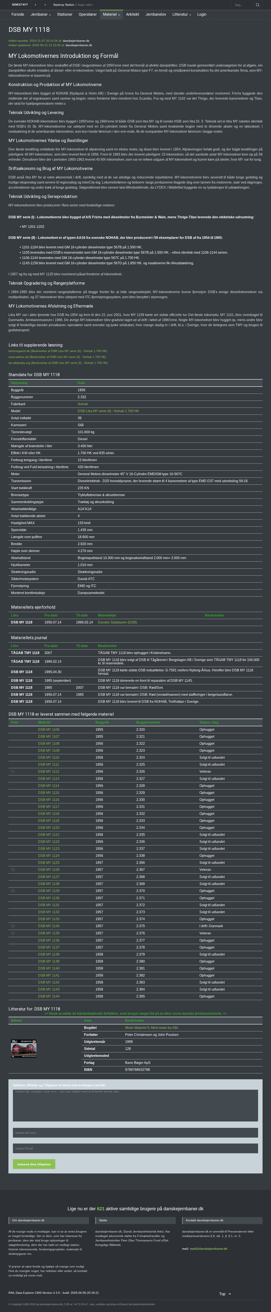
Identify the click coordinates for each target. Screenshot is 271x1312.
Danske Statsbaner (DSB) (117, 622)
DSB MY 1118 (48, 813)
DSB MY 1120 (48, 827)
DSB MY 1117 (48, 806)
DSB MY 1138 (48, 954)
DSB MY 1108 (48, 743)
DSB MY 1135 (48, 933)
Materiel (110, 14)
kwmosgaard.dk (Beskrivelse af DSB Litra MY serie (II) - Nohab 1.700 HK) (57, 351)
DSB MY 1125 (48, 862)
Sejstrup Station (63, 4)
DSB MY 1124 (48, 855)
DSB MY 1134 (48, 926)
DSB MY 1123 (48, 848)
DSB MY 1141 (48, 975)
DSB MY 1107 (48, 736)
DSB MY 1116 (48, 799)
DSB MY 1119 (48, 820)
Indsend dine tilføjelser (34, 1164)
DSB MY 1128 (48, 884)
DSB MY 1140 (48, 968)
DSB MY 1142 (48, 982)
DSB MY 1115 (48, 792)
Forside (18, 14)
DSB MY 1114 (48, 785)
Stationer (64, 14)
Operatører (88, 14)
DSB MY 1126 (48, 869)
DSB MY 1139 (48, 961)
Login (201, 14)
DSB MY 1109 (48, 750)
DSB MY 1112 (48, 771)
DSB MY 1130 (48, 898)
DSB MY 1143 (48, 989)
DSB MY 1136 (48, 940)
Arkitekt (132, 14)
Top (222, 1294)
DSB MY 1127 (48, 877)
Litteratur (180, 14)
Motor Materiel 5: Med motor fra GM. (151, 1028)
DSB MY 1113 (48, 779)
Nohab (83, 404)
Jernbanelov (155, 14)
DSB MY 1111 (48, 764)
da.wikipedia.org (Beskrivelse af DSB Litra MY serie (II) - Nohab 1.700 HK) (58, 363)
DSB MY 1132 (48, 912)
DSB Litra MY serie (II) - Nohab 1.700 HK (108, 411)
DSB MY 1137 (48, 947)
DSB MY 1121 (48, 834)
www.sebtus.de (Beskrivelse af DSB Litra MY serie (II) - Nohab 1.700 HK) (57, 357)
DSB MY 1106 (48, 729)
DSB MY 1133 (48, 919)
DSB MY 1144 (48, 996)
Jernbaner (39, 14)
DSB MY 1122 (48, 841)
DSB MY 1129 (48, 891)
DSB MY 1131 (48, 905)
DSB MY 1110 (48, 757)
